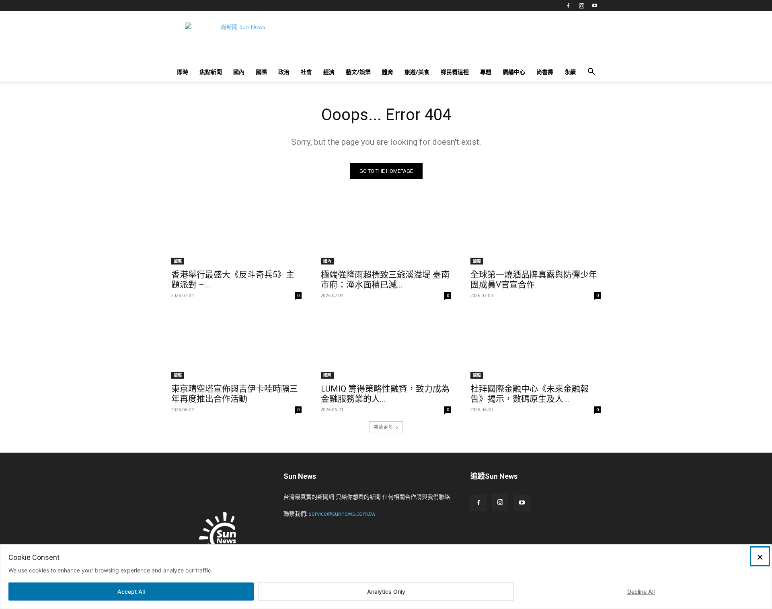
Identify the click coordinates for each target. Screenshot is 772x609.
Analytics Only (386, 591)
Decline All (641, 591)
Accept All (131, 591)
